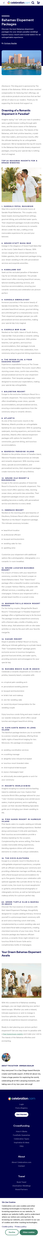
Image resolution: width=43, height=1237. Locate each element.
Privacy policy (20, 1226)
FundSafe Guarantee (21, 1135)
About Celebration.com (21, 1162)
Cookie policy (8, 1226)
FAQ (21, 1146)
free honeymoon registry (13, 1034)
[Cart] (38, 3)
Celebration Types (21, 1139)
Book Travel (21, 1182)
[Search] (33, 3)
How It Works (21, 1131)
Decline (12, 1232)
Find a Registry (21, 1108)
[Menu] (4, 2)
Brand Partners (21, 1189)
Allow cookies (29, 1232)
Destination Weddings (21, 1186)
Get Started (22, 1114)
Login (21, 1104)
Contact (21, 1166)
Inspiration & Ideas (21, 1142)
